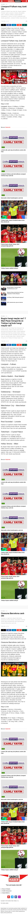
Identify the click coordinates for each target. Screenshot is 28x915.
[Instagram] (19, 897)
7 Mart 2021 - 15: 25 (5, 341)
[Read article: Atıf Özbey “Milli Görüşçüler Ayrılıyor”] (3, 298)
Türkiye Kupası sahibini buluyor (9, 268)
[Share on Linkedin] (14, 25)
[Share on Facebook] (8, 25)
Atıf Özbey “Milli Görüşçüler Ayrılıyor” (15, 297)
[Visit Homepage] (15, 1)
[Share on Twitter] (3, 25)
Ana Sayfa (3, 4)
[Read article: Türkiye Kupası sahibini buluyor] (14, 257)
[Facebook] (16, 897)
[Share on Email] (19, 25)
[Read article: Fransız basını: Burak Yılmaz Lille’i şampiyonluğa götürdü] (14, 233)
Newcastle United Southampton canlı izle (12, 198)
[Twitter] (12, 897)
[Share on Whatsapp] (24, 25)
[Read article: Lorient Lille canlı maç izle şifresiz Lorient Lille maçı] (14, 139)
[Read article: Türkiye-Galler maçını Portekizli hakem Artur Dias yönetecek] (14, 209)
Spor (6, 4)
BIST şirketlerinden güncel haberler (15, 302)
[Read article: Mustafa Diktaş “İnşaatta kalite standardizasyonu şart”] (3, 288)
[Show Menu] (26, 1)
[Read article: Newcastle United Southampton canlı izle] (14, 187)
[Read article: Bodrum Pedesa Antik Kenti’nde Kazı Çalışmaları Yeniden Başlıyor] (3, 293)
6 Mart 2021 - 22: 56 (5, 626)
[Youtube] (8, 897)
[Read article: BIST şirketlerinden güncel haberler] (3, 303)
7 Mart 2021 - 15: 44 (5, 21)
